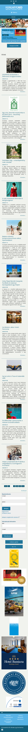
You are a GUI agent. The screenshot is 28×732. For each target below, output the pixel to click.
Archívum (24, 490)
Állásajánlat (20, 717)
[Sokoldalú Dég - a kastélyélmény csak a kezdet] (14, 151)
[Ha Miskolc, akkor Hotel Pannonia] (14, 317)
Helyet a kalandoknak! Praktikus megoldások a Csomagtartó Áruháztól (13, 463)
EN (13, 1)
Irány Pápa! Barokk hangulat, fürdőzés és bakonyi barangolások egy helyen (12, 283)
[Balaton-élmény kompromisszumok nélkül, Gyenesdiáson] (14, 227)
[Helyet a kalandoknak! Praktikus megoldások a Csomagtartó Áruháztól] (14, 452)
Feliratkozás (7, 536)
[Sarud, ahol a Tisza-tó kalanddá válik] (14, 365)
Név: (3, 523)
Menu (15, 12)
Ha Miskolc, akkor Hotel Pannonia (10, 328)
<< (5, 486)
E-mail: (4, 496)
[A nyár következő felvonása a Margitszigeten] (14, 189)
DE (16, 1)
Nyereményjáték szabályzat (8, 721)
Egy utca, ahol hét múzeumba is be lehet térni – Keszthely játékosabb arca (13, 114)
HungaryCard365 (14, 45)
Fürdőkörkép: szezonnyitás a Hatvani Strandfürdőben (12, 421)
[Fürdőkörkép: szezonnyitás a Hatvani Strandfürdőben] (14, 411)
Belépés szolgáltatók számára (10, 517)
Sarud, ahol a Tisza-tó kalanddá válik (13, 377)
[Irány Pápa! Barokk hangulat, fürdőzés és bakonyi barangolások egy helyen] (14, 271)
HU (11, 1)
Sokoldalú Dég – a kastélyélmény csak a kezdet (13, 161)
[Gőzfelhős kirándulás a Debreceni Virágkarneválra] (14, 65)
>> (23, 486)
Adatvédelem (20, 719)
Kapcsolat (8, 715)
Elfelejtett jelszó (6, 513)
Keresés (13, 17)
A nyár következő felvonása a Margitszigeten (12, 199)
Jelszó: (3, 502)
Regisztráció (5, 511)
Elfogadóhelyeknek (8, 717)
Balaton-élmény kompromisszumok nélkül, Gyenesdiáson (12, 238)
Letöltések (8, 719)
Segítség (20, 715)
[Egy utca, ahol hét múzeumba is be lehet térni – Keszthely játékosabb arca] (14, 103)
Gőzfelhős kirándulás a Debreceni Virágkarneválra (11, 75)
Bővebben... (23, 91)
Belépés (6, 508)
